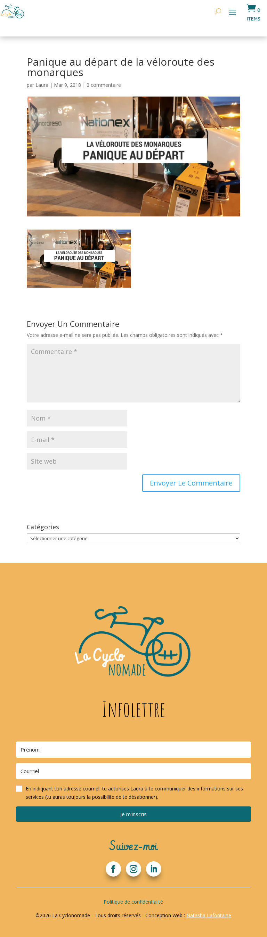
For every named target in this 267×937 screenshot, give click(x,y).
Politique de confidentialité (133, 901)
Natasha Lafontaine (208, 915)
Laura (41, 85)
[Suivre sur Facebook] (113, 869)
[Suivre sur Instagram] (133, 869)
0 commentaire (104, 85)
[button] (133, 793)
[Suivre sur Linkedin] (153, 869)
